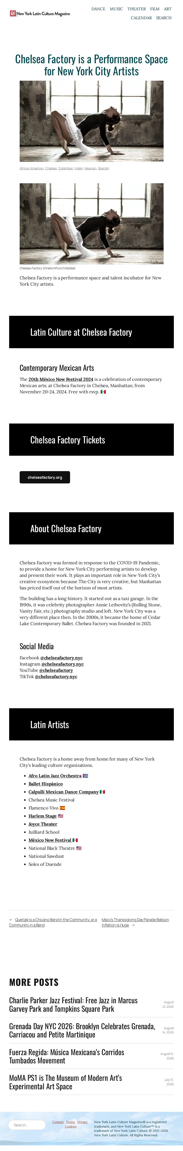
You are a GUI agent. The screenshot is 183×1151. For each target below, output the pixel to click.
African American (32, 168)
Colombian (65, 168)
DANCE (98, 8)
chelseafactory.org (45, 477)
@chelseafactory (56, 670)
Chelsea (51, 168)
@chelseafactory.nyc (61, 657)
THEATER (136, 8)
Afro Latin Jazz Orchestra (55, 775)
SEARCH (164, 17)
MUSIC (116, 8)
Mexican (90, 168)
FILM (155, 8)
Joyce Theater (43, 824)
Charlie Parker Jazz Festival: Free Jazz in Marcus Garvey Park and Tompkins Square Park (73, 1004)
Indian (79, 168)
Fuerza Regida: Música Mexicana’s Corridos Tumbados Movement (66, 1056)
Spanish (103, 168)
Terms (70, 1122)
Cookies (70, 1126)
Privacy (82, 1122)
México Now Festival (50, 840)
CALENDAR (141, 17)
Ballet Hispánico (46, 783)
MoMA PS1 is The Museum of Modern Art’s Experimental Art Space (65, 1081)
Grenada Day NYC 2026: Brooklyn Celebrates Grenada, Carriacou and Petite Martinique (82, 1030)
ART (168, 8)
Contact (58, 1122)
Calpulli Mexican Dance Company (64, 792)
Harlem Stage (43, 816)
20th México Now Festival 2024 (61, 379)
